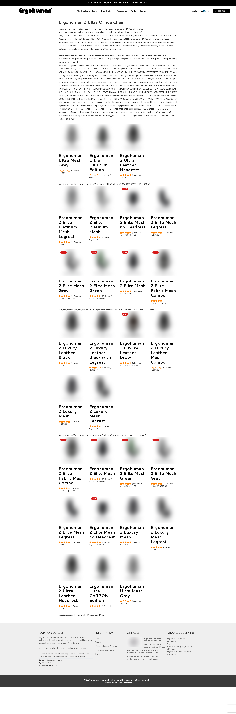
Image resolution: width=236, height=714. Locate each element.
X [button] (233, 709)
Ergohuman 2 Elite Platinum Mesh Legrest (71, 227)
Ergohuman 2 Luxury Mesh (71, 411)
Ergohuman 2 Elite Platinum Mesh (101, 224)
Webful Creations (123, 682)
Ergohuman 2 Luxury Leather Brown (132, 350)
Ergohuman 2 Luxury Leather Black (71, 350)
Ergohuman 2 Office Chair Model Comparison (179, 652)
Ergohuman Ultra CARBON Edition (101, 162)
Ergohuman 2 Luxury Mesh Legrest (101, 413)
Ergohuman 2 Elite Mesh (133, 283)
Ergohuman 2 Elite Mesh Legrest (163, 222)
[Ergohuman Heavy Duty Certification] (134, 642)
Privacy (98, 653)
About (98, 638)
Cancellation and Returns (106, 646)
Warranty (99, 642)
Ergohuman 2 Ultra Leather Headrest (132, 162)
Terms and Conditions (104, 649)
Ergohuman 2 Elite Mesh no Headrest (133, 222)
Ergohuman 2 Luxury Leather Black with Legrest (101, 352)
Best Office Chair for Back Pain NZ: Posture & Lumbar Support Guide (143, 651)
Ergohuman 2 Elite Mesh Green (102, 285)
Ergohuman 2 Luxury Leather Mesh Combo (163, 352)
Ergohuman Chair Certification (178, 644)
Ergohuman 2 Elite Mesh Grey (71, 285)
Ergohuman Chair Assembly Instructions (177, 639)
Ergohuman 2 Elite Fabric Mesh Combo (163, 288)
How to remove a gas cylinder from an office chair (181, 647)
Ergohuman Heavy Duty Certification (152, 639)
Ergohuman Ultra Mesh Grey (71, 160)
